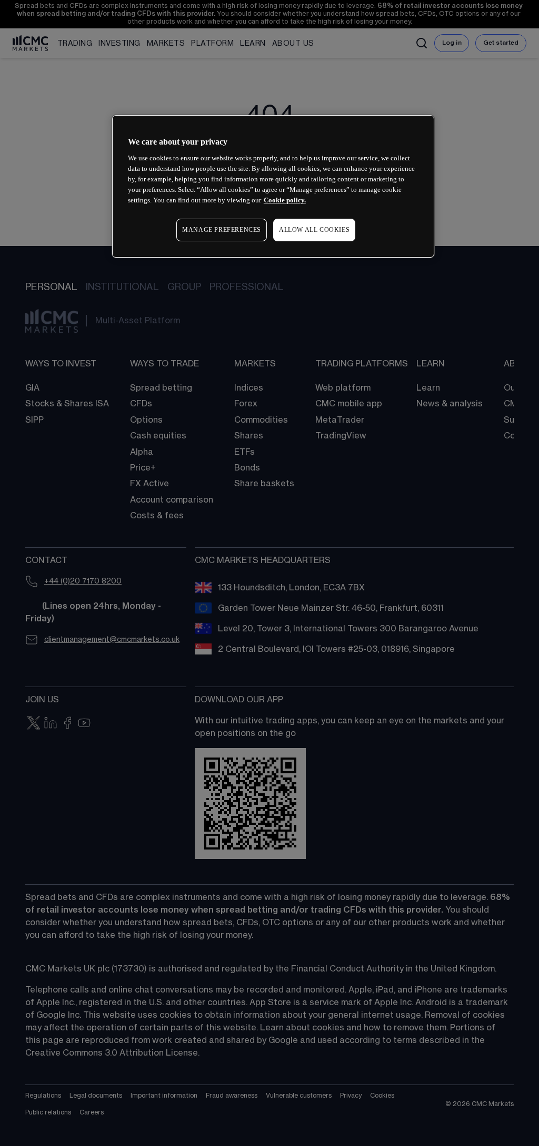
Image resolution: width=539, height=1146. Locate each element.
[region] (273, 186)
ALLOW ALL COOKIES (314, 229)
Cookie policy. (285, 200)
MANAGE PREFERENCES (221, 229)
